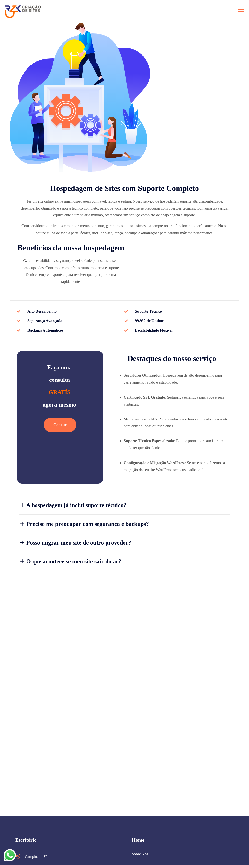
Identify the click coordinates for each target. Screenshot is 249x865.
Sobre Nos (140, 854)
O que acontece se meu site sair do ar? (73, 561)
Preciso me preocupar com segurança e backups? (87, 524)
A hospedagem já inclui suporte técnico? (76, 505)
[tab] (124, 505)
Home (138, 840)
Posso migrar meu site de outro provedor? (78, 542)
